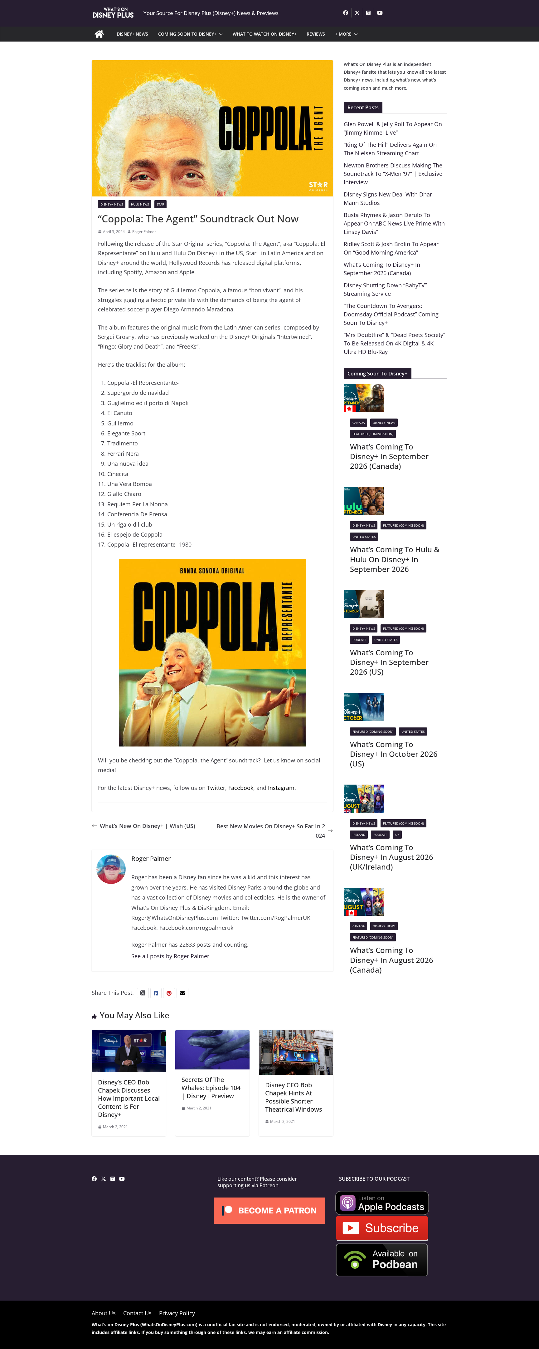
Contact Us (137, 1313)
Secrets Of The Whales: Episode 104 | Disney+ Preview (211, 1087)
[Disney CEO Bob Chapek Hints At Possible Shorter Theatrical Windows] (296, 1035)
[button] (219, 34)
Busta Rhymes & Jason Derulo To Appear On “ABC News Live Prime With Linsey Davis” (394, 223)
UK (397, 834)
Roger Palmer (144, 231)
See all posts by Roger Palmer (170, 956)
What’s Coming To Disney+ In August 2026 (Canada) (391, 960)
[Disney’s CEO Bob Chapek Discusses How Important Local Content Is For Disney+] (129, 1035)
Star (160, 204)
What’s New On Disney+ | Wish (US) (147, 826)
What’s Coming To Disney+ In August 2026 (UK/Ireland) (391, 857)
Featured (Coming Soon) (372, 434)
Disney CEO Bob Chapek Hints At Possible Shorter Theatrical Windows (293, 1097)
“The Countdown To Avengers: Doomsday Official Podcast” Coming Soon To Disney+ (391, 314)
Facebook (240, 787)
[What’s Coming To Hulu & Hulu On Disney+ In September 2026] (364, 491)
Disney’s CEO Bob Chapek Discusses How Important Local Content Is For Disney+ (129, 1098)
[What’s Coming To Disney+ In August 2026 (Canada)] (364, 892)
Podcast (359, 639)
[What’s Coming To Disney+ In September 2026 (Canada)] (364, 388)
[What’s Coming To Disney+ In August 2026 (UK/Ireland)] (364, 789)
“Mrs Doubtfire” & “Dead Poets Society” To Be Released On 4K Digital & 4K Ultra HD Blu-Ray (394, 343)
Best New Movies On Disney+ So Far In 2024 (270, 831)
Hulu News (140, 204)
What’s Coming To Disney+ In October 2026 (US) (394, 754)
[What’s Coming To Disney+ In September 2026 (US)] (364, 594)
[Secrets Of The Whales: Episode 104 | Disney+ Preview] (212, 1035)
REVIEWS (316, 34)
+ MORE (343, 34)
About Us (104, 1313)
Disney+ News (111, 204)
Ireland (358, 834)
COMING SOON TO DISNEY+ (187, 34)
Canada (358, 422)
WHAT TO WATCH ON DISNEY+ (265, 34)
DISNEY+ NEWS (132, 34)
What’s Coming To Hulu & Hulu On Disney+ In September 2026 (394, 559)
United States (364, 536)
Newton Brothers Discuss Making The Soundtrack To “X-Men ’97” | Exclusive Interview (393, 173)
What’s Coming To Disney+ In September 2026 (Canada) (389, 456)
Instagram (281, 787)
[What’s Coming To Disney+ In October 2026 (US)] (364, 698)
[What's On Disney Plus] (99, 34)
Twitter (216, 787)
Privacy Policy (177, 1313)
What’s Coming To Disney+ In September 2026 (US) (389, 662)
